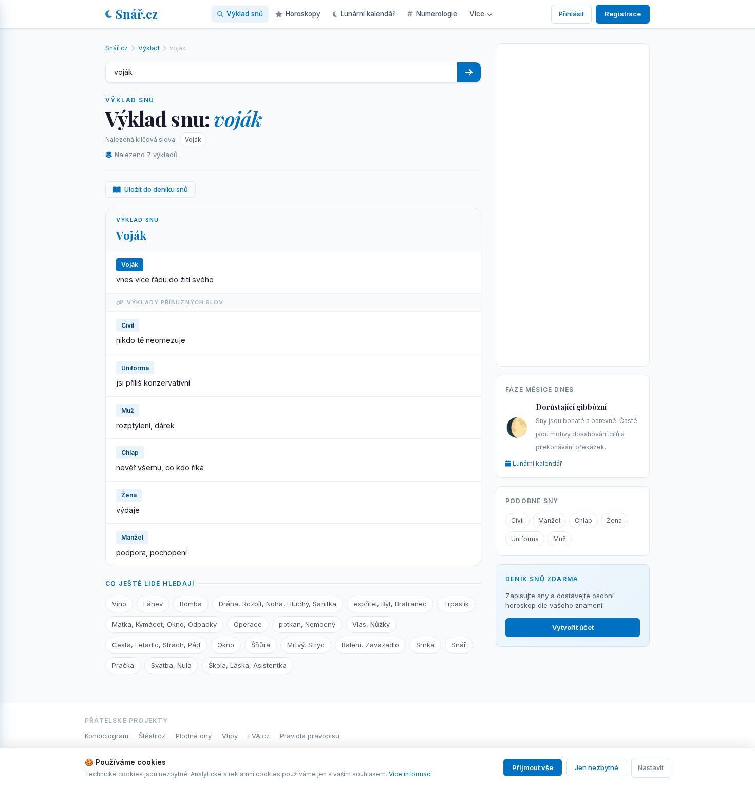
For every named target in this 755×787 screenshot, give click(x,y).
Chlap (583, 520)
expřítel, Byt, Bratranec (390, 604)
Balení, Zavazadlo (370, 645)
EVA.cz (259, 736)
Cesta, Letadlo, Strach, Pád (156, 645)
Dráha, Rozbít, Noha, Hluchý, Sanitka (277, 604)
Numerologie (436, 14)
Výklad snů (244, 14)
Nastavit (651, 767)
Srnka (425, 645)
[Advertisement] (572, 203)
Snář (458, 645)
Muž (559, 539)
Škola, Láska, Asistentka (248, 665)
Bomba (191, 604)
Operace (248, 624)
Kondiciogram (106, 736)
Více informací (410, 774)
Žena (614, 520)
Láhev (153, 604)
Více (476, 14)
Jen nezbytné (596, 767)
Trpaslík (456, 604)
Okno (225, 645)
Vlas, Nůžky (371, 624)
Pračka (123, 665)
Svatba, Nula (171, 665)
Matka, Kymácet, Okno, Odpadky (164, 624)
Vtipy (230, 736)
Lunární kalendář (368, 14)
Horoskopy (303, 14)
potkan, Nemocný (307, 624)
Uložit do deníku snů (156, 189)
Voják (193, 139)
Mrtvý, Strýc (306, 645)
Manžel (549, 520)
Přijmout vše (532, 767)
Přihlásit (571, 14)
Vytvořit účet (573, 627)
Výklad (148, 48)
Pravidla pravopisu (309, 736)
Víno (119, 604)
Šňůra (260, 645)
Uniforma (525, 539)
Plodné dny (194, 736)
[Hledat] (469, 72)
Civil (517, 520)
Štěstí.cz (152, 736)
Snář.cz (137, 14)
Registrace (623, 14)
